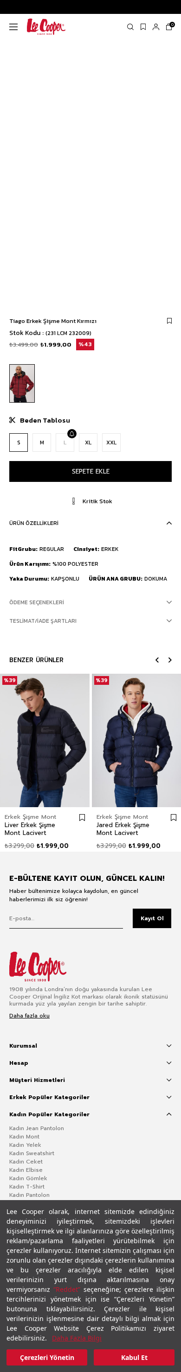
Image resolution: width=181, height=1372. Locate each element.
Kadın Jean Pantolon (36, 1128)
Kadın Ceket (26, 1161)
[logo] (45, 966)
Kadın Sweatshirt (31, 1153)
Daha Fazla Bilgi (77, 1338)
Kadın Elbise (26, 1170)
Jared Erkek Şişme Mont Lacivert (123, 829)
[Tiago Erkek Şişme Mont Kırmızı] (22, 383)
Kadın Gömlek (28, 1178)
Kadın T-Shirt (27, 1186)
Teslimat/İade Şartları (43, 621)
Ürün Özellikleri (33, 523)
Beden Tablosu (45, 420)
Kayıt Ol (152, 918)
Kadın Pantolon (29, 1195)
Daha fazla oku (29, 1016)
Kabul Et (134, 1357)
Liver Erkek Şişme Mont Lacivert (30, 829)
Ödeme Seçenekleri (36, 602)
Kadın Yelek (25, 1145)
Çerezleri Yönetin (47, 1357)
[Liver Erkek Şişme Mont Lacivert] (45, 741)
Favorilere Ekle (82, 817)
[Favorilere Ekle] (169, 320)
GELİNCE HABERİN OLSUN (71, 433)
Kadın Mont (24, 1136)
